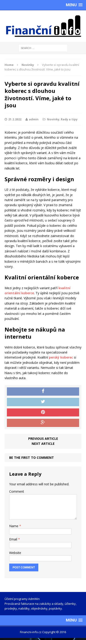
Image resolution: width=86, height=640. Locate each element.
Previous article (43, 438)
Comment (16, 491)
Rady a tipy (69, 119)
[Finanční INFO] (43, 26)
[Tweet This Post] (43, 402)
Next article (43, 443)
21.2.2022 (14, 119)
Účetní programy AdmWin (22, 599)
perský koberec (61, 357)
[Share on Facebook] (43, 391)
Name (14, 526)
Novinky (53, 119)
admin (34, 119)
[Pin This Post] (43, 412)
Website (15, 553)
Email (13, 539)
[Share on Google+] (43, 423)
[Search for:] (43, 48)
